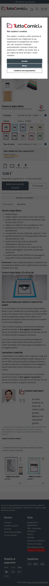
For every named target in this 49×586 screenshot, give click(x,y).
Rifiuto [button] (24, 66)
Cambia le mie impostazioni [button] (24, 71)
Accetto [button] (25, 61)
